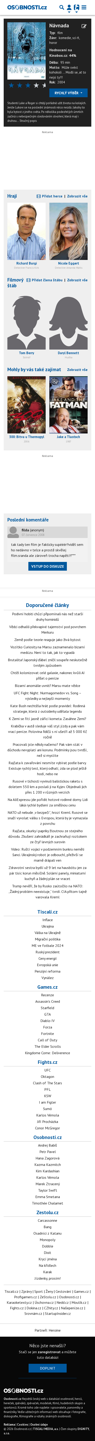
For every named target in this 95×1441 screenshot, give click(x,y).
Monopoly (47, 1239)
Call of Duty (47, 1040)
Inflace (47, 919)
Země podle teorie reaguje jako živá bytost (47, 639)
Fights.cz (47, 1062)
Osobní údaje (39, 1425)
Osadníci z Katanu (47, 1233)
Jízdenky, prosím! (48, 1278)
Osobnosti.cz (47, 1137)
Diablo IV (47, 1020)
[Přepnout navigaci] (69, 7)
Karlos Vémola (47, 1115)
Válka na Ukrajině (48, 932)
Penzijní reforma (47, 971)
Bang (47, 1227)
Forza (47, 1027)
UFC (47, 1070)
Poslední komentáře (28, 520)
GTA (47, 1014)
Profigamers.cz (25, 1297)
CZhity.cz (51, 1308)
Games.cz (47, 987)
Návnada (59, 25)
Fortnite (47, 1033)
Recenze (47, 995)
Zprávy (26, 1291)
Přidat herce (51, 196)
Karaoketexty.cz (19, 1302)
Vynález (48, 977)
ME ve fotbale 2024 (47, 945)
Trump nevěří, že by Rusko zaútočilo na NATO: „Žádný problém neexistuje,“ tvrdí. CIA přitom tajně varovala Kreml (48, 891)
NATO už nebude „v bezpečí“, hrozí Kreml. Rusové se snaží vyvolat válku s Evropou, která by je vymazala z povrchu (48, 818)
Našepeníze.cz (72, 1308)
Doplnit (47, 1368)
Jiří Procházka (47, 1121)
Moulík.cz (78, 1302)
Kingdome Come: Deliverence (47, 1053)
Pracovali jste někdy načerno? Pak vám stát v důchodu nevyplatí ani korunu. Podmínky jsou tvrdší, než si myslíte (47, 750)
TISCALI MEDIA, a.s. (46, 1429)
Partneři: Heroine (48, 1330)
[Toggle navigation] (84, 7)
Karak (47, 1272)
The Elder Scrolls (47, 1046)
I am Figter (47, 1102)
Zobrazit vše (77, 196)
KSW (47, 1096)
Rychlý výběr (67, 93)
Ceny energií (48, 958)
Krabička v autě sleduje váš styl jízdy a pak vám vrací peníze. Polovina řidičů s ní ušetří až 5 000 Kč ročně (47, 731)
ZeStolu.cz (48, 1297)
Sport (38, 1291)
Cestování (63, 1291)
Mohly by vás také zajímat (34, 369)
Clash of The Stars (47, 1083)
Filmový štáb (15, 283)
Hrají (12, 196)
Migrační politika (47, 939)
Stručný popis (28, 121)
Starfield (47, 1007)
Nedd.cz (62, 1302)
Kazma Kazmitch (47, 1164)
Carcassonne (47, 1220)
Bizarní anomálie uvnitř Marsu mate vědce (47, 685)
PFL (47, 1089)
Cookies (22, 1425)
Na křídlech (47, 1265)
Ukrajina (48, 926)
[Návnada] (26, 50)
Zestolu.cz (47, 1212)
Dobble (47, 1246)
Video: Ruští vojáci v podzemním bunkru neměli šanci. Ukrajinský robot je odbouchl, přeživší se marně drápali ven (47, 855)
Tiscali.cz (47, 911)
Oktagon (47, 1076)
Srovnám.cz (33, 1313)
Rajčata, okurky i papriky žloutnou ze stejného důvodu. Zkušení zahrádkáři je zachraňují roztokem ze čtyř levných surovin (47, 836)
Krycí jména (48, 1259)
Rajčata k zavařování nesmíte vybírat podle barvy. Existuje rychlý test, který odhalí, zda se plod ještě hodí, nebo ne (47, 768)
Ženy (49, 1291)
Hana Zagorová (47, 1158)
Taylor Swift (47, 1190)
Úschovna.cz (44, 1302)
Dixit (47, 1252)
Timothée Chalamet (47, 1203)
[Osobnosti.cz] (27, 7)
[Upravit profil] (84, 26)
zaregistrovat (49, 1352)
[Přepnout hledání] (61, 7)
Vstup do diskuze (47, 566)
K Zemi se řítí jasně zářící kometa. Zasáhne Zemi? (47, 718)
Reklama (9, 1425)
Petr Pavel (47, 1151)
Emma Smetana (47, 1196)
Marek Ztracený (48, 1184)
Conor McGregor (47, 1128)
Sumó (47, 1108)
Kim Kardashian (47, 1171)
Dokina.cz (34, 1308)
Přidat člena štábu (46, 280)
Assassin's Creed (47, 1001)
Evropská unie (47, 965)
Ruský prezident (48, 952)
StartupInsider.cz (58, 1313)
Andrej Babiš (47, 1145)
